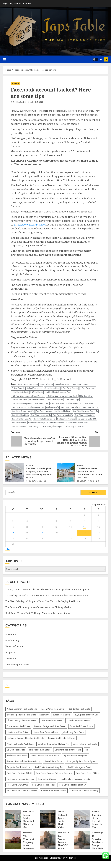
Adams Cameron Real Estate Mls (22, 708)
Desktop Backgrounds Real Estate (50, 726)
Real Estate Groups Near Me (23, 411)
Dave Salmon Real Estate (18, 726)
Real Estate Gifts (52, 407)
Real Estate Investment (55, 422)
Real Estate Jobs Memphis (52, 426)
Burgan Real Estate (61, 714)
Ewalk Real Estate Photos (81, 726)
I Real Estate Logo (72, 399)
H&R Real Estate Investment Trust (57, 392)
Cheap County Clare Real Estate (22, 720)
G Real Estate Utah (51, 388)
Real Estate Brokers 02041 (19, 773)
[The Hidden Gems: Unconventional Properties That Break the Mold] (66, 472)
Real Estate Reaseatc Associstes (22, 790)
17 (13, 532)
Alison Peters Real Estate (52, 708)
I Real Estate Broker (36, 399)
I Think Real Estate (57, 403)
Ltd (86, 749)
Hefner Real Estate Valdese (45, 732)
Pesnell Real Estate (53, 761)
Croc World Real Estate (52, 720)
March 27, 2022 (36, 102)
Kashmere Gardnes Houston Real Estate (25, 738)
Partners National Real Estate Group (23, 761)
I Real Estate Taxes (41, 403)
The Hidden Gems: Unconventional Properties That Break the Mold (90, 473)
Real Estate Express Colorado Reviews (54, 773)
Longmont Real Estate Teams (68, 749)
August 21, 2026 (35, 481)
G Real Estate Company (80, 384)
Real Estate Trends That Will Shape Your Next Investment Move (38, 613)
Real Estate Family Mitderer (88, 773)
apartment (11, 634)
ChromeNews (56, 857)
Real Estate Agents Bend (79, 767)
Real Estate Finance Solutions (20, 778)
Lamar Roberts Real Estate (85, 743)
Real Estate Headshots (20, 415)
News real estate (14, 646)
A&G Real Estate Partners (28, 384)
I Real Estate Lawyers (55, 399)
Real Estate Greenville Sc (71, 407)
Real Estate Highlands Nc (84, 415)
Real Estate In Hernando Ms (44, 418)
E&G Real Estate (46, 384)
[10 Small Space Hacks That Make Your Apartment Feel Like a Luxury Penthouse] (48, 819)
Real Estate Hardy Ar (44, 411)
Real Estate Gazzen (47, 778)
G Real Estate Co (61, 384)
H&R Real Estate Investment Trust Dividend (28, 396)
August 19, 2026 (87, 481)
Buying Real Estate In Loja (86, 714)
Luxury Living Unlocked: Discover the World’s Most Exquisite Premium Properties (47, 589)
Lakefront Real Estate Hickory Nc (53, 743)
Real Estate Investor (19, 426)
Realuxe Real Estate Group (53, 790)
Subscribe (106, 59)
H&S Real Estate (85, 396)
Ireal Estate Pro (72, 403)
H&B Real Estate (36, 392)
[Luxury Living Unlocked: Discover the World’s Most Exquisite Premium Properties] (13, 819)
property (15, 83)
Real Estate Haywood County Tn (85, 411)
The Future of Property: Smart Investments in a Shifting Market (38, 607)
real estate (10, 658)
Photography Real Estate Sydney (82, 761)
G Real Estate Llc (18, 388)
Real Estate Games (19, 407)
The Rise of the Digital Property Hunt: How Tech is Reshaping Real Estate (39, 473)
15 (84, 526)
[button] (4, 59)
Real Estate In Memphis (66, 418)
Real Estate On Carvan (17, 784)
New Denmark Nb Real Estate (45, 755)
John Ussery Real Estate (73, 732)
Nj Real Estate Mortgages (75, 755)
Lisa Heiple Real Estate (39, 749)
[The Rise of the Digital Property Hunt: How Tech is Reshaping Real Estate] (14, 472)
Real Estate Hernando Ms (63, 415)
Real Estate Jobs (35, 426)
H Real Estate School (20, 392)
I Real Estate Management (22, 403)
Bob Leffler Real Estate (79, 708)
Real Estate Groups (90, 407)
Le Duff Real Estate (16, 749)
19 (41, 532)
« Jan (7, 549)
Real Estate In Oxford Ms (86, 418)
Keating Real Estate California (61, 738)
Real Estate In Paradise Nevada (75, 778)
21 (70, 532)
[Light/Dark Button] (95, 59)
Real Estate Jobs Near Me (74, 426)
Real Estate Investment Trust (76, 422)
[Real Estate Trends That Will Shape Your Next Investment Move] (48, 840)
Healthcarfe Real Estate (18, 732)
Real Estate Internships (36, 422)
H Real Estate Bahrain (69, 388)
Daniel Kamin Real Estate (78, 720)
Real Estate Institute (19, 422)
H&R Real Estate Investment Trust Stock (62, 396)
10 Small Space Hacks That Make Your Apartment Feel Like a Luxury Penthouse (46, 595)
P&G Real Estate (86, 403)
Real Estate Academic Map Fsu (49, 767)
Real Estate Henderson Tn (41, 415)
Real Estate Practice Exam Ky (72, 784)
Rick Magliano (19, 102)
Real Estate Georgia (36, 407)
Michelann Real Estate (17, 755)
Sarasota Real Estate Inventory (84, 790)
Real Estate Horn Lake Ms (21, 418)
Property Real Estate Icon (18, 767)
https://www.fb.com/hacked (30, 224)
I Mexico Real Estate (19, 399)
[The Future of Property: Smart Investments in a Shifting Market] (13, 840)
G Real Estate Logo (34, 388)
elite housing (12, 640)
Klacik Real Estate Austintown (20, 743)
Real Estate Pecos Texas (43, 784)
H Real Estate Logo (87, 388)
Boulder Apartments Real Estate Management (27, 714)
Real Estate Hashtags (62, 411)
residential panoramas (17, 664)
